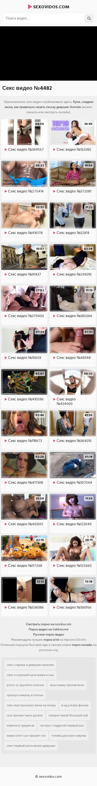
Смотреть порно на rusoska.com (48, 624)
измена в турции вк (20, 725)
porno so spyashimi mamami (25, 685)
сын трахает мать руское (25, 715)
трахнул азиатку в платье (25, 695)
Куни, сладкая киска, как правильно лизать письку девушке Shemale (49, 104)
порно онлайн (82, 644)
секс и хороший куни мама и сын (30, 675)
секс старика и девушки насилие (30, 664)
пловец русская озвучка (69, 735)
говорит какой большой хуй (68, 715)
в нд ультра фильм (74, 705)
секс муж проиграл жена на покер (31, 705)
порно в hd (51, 639)
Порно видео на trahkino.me (49, 629)
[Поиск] (89, 18)
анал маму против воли (67, 685)
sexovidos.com (50, 7)
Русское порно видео (48, 634)
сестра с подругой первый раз (62, 725)
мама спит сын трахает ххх (26, 735)
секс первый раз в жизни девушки (31, 745)
